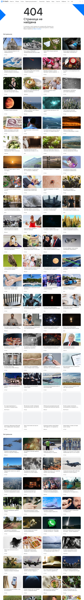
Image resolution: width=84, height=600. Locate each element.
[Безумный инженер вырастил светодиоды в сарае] (52, 461)
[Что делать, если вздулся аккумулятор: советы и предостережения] (32, 342)
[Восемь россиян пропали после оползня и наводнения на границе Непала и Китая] (12, 565)
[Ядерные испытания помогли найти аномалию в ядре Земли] (32, 480)
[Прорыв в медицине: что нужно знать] (52, 185)
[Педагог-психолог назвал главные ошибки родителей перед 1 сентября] (32, 263)
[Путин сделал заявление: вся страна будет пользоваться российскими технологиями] (71, 47)
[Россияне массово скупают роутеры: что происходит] (52, 204)
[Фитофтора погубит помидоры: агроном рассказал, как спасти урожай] (32, 401)
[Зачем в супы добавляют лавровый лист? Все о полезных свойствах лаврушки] (12, 145)
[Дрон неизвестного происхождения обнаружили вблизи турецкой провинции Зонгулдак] (12, 461)
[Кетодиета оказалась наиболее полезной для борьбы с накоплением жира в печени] (12, 342)
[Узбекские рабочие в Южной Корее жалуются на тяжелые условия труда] (12, 224)
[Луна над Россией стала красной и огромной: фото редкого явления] (52, 263)
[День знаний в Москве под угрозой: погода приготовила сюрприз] (12, 86)
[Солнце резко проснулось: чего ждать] (52, 106)
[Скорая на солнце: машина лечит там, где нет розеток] (71, 382)
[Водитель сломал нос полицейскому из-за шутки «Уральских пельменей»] (52, 526)
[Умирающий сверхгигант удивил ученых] (12, 545)
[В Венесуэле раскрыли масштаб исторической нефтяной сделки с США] (52, 401)
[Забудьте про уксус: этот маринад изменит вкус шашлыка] (52, 545)
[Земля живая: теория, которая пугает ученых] (71, 421)
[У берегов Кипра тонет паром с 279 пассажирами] (32, 106)
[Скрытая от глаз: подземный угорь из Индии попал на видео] (32, 362)
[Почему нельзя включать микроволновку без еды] (32, 565)
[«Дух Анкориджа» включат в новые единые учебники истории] (52, 244)
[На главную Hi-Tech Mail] (5, 1)
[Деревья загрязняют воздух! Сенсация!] (32, 500)
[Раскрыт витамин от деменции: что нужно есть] (71, 585)
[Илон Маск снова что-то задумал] (52, 165)
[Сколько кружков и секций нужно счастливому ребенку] (32, 323)
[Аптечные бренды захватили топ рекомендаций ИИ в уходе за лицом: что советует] (52, 500)
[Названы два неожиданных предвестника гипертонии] (32, 185)
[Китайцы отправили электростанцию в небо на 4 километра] (52, 585)
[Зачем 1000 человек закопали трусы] (52, 47)
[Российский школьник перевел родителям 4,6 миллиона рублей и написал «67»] (12, 204)
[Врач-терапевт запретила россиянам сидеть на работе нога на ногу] (71, 204)
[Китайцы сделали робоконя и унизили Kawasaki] (52, 283)
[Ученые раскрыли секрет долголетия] (52, 86)
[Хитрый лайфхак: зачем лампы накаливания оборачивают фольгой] (71, 244)
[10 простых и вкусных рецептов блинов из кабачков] (32, 86)
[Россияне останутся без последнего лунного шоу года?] (52, 224)
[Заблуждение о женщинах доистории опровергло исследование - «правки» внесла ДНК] (71, 86)
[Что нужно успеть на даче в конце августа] (12, 185)
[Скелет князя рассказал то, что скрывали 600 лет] (12, 47)
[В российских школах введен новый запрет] (32, 382)
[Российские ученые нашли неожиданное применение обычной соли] (71, 165)
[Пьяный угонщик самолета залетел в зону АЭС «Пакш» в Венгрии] (12, 526)
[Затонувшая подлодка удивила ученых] (32, 526)
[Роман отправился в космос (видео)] (12, 500)
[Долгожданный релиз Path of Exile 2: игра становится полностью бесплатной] (52, 342)
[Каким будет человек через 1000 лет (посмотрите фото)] (32, 303)
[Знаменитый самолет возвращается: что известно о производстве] (71, 565)
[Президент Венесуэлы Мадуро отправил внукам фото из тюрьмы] (12, 323)
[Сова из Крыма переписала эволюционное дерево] (12, 263)
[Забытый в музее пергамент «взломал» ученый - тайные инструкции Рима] (52, 480)
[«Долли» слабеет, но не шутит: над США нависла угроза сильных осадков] (32, 204)
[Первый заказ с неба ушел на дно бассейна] (32, 283)
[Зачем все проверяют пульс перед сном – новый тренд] (12, 283)
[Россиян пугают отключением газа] (32, 125)
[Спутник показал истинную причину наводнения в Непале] (71, 145)
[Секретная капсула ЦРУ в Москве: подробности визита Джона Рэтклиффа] (71, 545)
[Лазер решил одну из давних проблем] (71, 263)
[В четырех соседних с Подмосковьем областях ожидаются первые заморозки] (71, 185)
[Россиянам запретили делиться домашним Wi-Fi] (12, 303)
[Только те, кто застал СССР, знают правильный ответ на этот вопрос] (71, 526)
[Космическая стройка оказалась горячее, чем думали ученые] (52, 323)
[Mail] (2, 1)
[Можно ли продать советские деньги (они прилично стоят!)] (12, 125)
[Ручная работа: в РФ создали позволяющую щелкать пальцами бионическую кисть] (71, 500)
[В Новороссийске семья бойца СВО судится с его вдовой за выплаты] (52, 421)
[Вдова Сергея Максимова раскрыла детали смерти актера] (71, 323)
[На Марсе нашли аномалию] (12, 106)
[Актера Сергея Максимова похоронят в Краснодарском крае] (52, 303)
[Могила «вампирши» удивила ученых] (12, 585)
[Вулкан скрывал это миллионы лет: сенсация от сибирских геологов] (32, 165)
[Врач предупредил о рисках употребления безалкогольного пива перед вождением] (32, 441)
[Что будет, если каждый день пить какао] (71, 66)
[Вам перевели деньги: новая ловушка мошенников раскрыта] (32, 585)
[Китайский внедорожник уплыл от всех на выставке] (52, 382)
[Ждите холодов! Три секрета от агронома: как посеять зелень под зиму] (52, 145)
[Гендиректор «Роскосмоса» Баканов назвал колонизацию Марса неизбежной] (12, 441)
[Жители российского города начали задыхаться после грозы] (71, 461)
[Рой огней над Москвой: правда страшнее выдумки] (32, 66)
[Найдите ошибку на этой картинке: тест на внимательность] (52, 362)
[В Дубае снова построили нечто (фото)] (12, 382)
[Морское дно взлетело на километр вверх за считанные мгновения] (12, 66)
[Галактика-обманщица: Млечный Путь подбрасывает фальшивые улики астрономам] (12, 421)
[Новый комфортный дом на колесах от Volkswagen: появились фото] (71, 283)
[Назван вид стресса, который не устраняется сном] (71, 303)
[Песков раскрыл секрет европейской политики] (71, 342)
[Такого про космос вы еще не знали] (32, 421)
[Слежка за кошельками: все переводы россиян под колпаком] (32, 461)
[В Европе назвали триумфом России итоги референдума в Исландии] (52, 565)
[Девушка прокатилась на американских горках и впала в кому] (71, 480)
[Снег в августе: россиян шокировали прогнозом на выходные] (71, 106)
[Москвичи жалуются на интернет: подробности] (12, 480)
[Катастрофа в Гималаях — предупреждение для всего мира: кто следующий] (32, 47)
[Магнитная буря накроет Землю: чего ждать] (12, 165)
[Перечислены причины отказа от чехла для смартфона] (12, 244)
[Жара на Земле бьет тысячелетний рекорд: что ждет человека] (71, 125)
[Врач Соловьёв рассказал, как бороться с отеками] (52, 441)
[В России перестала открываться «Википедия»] (71, 362)
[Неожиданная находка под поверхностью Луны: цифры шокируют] (32, 545)
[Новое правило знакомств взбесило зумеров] (32, 224)
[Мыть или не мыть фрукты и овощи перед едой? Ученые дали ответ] (32, 244)
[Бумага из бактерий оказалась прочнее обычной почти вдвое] (71, 441)
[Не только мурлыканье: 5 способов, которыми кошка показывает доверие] (12, 401)
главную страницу (37, 28)
